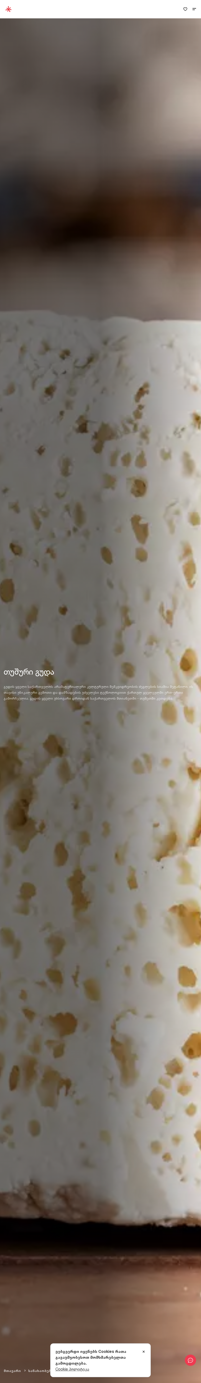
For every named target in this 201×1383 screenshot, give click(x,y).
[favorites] (185, 9)
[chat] (190, 1360)
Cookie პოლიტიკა (72, 1369)
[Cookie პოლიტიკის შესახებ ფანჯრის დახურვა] (144, 1352)
